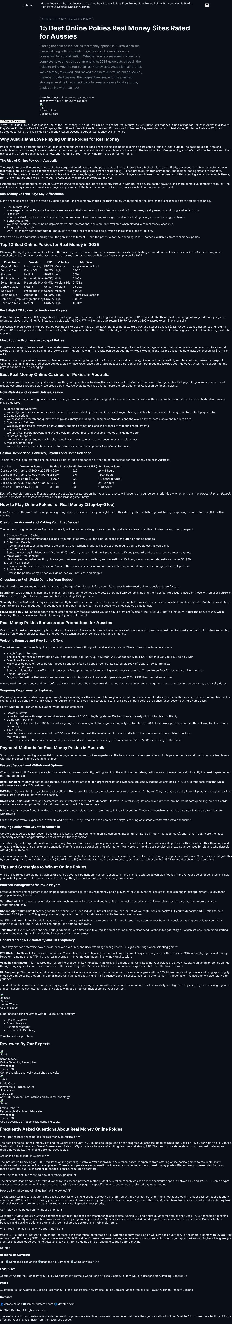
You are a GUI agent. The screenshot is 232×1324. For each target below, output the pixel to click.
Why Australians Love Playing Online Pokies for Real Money (39, 125)
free (43, 200)
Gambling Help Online (21, 1261)
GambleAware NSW (84, 1261)
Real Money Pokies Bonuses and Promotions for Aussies (102, 128)
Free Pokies (129, 3)
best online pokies (55, 255)
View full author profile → (16, 1036)
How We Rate (133, 1276)
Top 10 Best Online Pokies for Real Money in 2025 (111, 125)
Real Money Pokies (109, 3)
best (122, 755)
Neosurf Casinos (79, 7)
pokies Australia (25, 171)
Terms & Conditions (86, 1276)
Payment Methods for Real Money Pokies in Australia (175, 128)
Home (45, 3)
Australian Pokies (60, 3)
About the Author (24, 1276)
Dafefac (28, 5)
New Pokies (145, 3)
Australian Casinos (84, 3)
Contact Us (179, 1276)
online (70, 529)
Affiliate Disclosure (112, 1276)
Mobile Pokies (184, 3)
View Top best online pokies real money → (67, 97)
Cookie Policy (64, 1276)
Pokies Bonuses (164, 3)
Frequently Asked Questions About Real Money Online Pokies (85, 131)
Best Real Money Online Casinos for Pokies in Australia (181, 125)
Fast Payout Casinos (54, 7)
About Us (6, 1276)
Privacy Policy (45, 1276)
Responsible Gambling (54, 1261)
